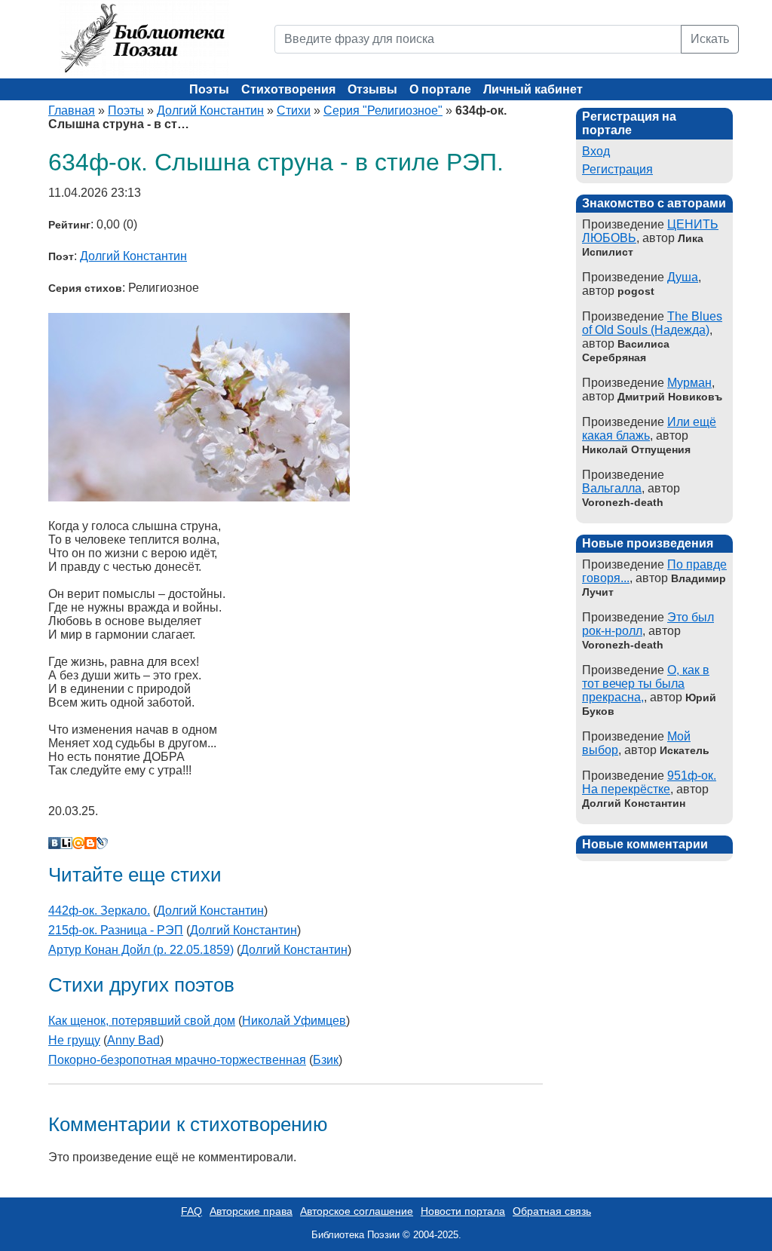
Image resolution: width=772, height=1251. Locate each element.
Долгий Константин (210, 110)
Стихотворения (288, 89)
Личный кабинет (533, 89)
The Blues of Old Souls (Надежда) (652, 323)
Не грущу (74, 1040)
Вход (596, 151)
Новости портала (463, 1211)
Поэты (209, 89)
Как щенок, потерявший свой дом (141, 1020)
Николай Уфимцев (294, 1020)
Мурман (689, 382)
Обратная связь (552, 1211)
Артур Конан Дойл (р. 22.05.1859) (141, 949)
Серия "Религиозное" (383, 110)
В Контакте (54, 843)
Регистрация (617, 169)
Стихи (294, 110)
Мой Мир (78, 843)
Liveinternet (66, 843)
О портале (440, 89)
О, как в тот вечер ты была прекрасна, (645, 684)
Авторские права (251, 1211)
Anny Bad (133, 1040)
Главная (71, 110)
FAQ (191, 1211)
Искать (710, 38)
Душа (682, 277)
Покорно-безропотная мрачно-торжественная (177, 1059)
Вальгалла (612, 488)
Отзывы (372, 89)
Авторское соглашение (356, 1211)
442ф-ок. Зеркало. (99, 910)
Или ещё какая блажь (649, 428)
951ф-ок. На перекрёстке (649, 782)
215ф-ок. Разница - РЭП (115, 930)
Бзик (326, 1059)
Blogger (90, 843)
